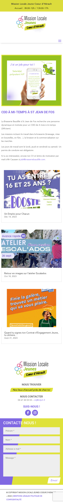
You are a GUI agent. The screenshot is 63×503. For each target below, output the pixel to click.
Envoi (54, 480)
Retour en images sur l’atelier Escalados (25, 273)
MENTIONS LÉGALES (21, 496)
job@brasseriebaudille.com (32, 159)
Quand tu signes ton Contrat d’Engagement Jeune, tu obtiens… (31, 333)
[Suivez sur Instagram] (35, 413)
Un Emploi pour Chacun (16, 213)
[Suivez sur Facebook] (28, 413)
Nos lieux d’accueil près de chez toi (32, 389)
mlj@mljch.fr (39, 400)
